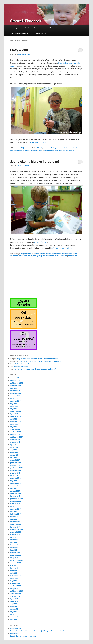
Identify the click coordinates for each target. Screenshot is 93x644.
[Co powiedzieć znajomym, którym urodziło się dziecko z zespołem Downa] (23, 350)
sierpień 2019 (15, 396)
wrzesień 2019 (15, 393)
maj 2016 (13, 480)
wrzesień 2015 (15, 501)
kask (37, 253)
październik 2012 (16, 591)
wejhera (40, 150)
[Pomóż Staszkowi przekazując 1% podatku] (23, 307)
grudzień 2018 (15, 411)
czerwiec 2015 (15, 509)
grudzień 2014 (15, 524)
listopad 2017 (15, 434)
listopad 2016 (15, 465)
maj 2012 (13, 604)
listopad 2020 (15, 380)
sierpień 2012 (15, 596)
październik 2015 (16, 498)
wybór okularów (51, 256)
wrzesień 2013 (15, 563)
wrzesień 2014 (15, 532)
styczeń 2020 (15, 390)
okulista (66, 148)
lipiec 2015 (14, 506)
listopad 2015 (15, 496)
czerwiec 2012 (15, 601)
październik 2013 (16, 560)
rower (75, 253)
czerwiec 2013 (15, 570)
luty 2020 (13, 388)
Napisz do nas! (41, 33)
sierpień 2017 (15, 442)
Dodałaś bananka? (22, 364)
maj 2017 (13, 450)
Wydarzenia (14, 633)
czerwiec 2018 (15, 416)
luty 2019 (13, 408)
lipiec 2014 (14, 537)
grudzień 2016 (15, 462)
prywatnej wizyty (40, 242)
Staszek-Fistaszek (25, 20)
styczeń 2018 (15, 429)
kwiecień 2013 (15, 575)
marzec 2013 (14, 578)
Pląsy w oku (19, 50)
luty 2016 (13, 488)
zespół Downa (49, 150)
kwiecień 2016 (15, 483)
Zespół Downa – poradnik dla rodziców (25, 636)
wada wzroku (27, 256)
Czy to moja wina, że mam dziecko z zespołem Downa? (38, 358)
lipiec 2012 (14, 599)
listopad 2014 (15, 527)
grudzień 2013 (15, 555)
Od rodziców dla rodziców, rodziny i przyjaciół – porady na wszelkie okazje (38, 631)
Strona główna (16, 28)
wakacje (36, 256)
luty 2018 (13, 426)
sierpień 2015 (15, 503)
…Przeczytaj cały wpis (38, 142)
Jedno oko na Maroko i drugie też (34, 161)
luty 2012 (13, 611)
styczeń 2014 (15, 552)
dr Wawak (38, 148)
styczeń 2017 (15, 460)
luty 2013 (13, 581)
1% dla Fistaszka (39, 28)
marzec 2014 (14, 547)
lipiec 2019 (14, 398)
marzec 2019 (14, 406)
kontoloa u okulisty (49, 148)
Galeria (27, 28)
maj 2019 (13, 403)
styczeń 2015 (15, 521)
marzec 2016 (14, 486)
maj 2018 (13, 419)
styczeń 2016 (15, 491)
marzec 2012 (14, 609)
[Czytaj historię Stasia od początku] (23, 328)
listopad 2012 (15, 588)
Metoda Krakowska (56, 28)
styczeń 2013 (15, 583)
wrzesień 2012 (15, 593)
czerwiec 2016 (15, 478)
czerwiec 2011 (15, 617)
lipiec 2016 (14, 475)
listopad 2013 (15, 557)
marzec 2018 (14, 424)
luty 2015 (13, 519)
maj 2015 (13, 511)
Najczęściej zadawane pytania (21, 33)
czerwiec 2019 (15, 401)
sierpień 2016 (15, 473)
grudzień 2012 (15, 586)
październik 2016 (16, 468)
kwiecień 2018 (15, 421)
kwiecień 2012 (15, 606)
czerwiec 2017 (15, 447)
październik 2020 (16, 383)
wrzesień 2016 (15, 470)
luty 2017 (13, 457)
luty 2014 (13, 550)
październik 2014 (16, 529)
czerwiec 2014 (15, 539)
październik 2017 (16, 437)
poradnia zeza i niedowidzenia (62, 253)
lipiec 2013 (14, 568)
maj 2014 (13, 542)
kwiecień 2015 (15, 514)
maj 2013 (13, 573)
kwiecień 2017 (15, 452)
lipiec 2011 (14, 614)
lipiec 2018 (14, 414)
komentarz (72, 256)
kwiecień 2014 (15, 545)
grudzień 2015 (15, 493)
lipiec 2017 (14, 444)
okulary (42, 253)
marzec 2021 (14, 378)
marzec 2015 (14, 516)
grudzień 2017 (15, 432)
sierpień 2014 (15, 534)
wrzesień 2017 (15, 439)
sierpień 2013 (15, 565)
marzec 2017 (14, 455)
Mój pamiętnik (26, 148)
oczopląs (60, 148)
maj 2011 (13, 619)
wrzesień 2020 (15, 385)
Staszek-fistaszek (31, 150)
